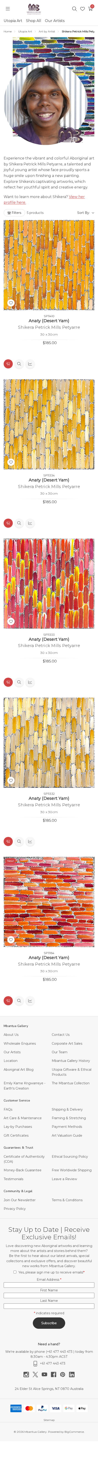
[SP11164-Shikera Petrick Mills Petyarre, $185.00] (49, 902)
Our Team (59, 1052)
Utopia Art (13, 21)
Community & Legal (18, 1191)
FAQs (8, 1109)
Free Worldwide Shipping (72, 1170)
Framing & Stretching (69, 1118)
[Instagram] (28, 1374)
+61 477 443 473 (60, 1352)
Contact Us (61, 1035)
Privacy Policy (15, 1209)
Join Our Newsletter (20, 1200)
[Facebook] (55, 1374)
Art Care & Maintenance (23, 1118)
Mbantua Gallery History (71, 1061)
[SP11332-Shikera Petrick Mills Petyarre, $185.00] (49, 743)
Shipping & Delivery (67, 1109)
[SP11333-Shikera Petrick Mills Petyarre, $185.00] (49, 584)
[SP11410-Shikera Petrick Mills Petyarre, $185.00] (49, 265)
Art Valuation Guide (67, 1135)
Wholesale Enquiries (20, 1043)
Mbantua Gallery (16, 1026)
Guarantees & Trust (18, 1147)
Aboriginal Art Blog (19, 1070)
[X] (37, 1374)
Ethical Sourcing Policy (70, 1157)
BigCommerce (74, 1431)
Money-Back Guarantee (22, 1170)
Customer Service (17, 1100)
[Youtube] (46, 1374)
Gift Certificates (16, 1135)
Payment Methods (67, 1127)
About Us (11, 1035)
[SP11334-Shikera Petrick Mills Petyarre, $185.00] (49, 424)
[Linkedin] (72, 1374)
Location (11, 1061)
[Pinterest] (64, 1374)
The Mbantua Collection (71, 1083)
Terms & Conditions (67, 1200)
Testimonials (13, 1179)
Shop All (33, 21)
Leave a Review (64, 1179)
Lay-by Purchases (18, 1127)
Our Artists (54, 21)
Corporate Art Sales (67, 1043)
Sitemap (49, 1420)
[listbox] (70, 212)
